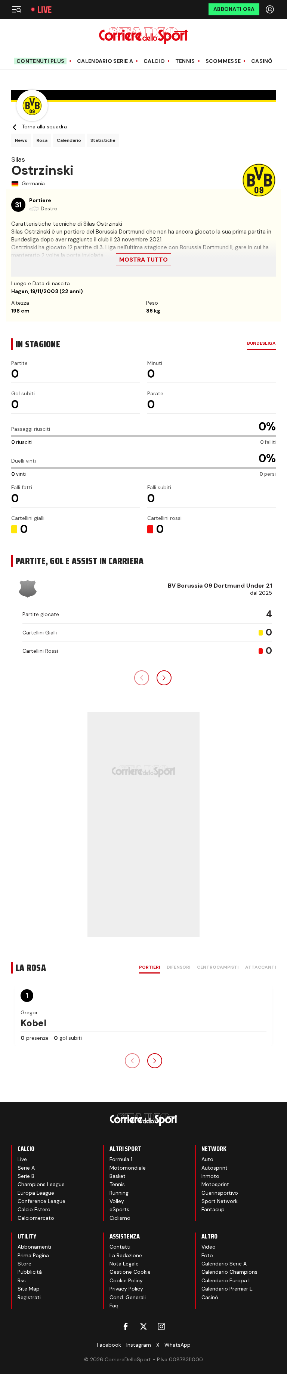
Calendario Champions (229, 1271)
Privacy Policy (126, 1288)
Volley (116, 1201)
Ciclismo (119, 1218)
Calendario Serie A (105, 61)
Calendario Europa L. (226, 1280)
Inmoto (210, 1176)
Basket (117, 1176)
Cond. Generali (127, 1297)
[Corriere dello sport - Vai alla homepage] (143, 35)
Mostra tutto (143, 259)
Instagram (138, 1344)
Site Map (29, 1288)
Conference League (41, 1201)
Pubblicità (30, 1271)
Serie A (26, 1167)
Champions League (41, 1184)
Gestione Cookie (130, 1271)
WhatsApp (177, 1344)
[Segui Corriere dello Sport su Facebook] (125, 1326)
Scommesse (223, 61)
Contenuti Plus (40, 61)
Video (208, 1246)
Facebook (109, 1344)
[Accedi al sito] (270, 9)
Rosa (42, 140)
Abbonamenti (34, 1246)
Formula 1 (120, 1159)
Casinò (262, 61)
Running (119, 1192)
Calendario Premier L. (227, 1288)
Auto (207, 1159)
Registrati (29, 1297)
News (21, 140)
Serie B (26, 1176)
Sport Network (219, 1201)
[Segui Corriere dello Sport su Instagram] (161, 1326)
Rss (22, 1280)
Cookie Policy (126, 1280)
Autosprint (214, 1167)
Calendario (69, 140)
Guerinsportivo (219, 1192)
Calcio (154, 61)
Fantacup (213, 1209)
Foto (207, 1255)
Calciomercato (36, 1218)
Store (24, 1263)
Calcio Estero (34, 1209)
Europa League (36, 1192)
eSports (119, 1209)
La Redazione (125, 1255)
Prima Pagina (33, 1255)
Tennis (185, 61)
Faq (113, 1305)
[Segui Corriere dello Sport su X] (143, 1326)
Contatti (119, 1246)
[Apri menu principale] (16, 9)
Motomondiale (127, 1167)
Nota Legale (124, 1263)
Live (44, 9)
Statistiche (102, 140)
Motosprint (215, 1184)
